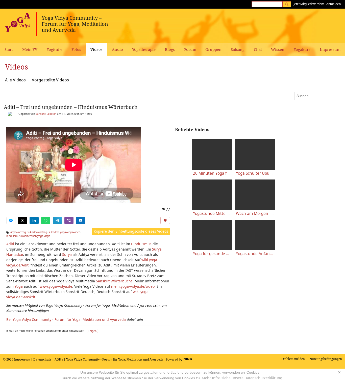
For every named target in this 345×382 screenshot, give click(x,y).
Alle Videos (15, 80)
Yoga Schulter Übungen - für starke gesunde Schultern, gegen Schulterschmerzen (255, 173)
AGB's (59, 359)
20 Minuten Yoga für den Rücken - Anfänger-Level (212, 173)
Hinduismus (141, 243)
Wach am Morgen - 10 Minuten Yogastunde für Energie (255, 213)
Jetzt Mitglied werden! (308, 4)
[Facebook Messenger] (10, 220)
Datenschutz (42, 359)
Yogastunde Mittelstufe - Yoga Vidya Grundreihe (212, 213)
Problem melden (293, 359)
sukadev (53, 232)
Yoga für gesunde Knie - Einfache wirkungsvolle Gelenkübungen (212, 253)
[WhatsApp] (45, 220)
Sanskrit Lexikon (46, 114)
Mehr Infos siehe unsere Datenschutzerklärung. (242, 377)
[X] (22, 220)
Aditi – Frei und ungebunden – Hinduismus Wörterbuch (71, 107)
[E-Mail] (80, 220)
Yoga (19, 286)
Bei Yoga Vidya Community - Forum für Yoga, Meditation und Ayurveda (66, 319)
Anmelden (333, 4)
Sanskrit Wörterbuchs (114, 281)
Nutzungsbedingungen (326, 359)
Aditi (10, 243)
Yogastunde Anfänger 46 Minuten (255, 253)
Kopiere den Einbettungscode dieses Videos (131, 231)
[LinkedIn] (34, 220)
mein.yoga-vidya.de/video (133, 286)
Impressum (22, 359)
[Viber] (68, 220)
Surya (67, 254)
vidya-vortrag (18, 232)
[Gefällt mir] (165, 220)
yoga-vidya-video (70, 232)
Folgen (92, 331)
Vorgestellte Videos (50, 80)
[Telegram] (57, 220)
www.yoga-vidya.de (56, 286)
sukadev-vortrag (37, 232)
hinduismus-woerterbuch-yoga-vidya (28, 236)
